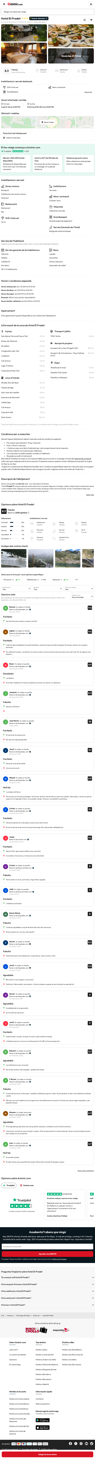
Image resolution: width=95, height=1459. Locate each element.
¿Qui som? (13, 1349)
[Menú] (4, 4)
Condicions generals (10, 1449)
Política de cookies (49, 1449)
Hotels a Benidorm (43, 1374)
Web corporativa (43, 1404)
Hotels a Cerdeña (69, 1359)
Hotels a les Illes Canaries (72, 1354)
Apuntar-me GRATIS (47, 1254)
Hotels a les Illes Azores (71, 1364)
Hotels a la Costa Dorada (19, 1414)
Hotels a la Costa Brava (18, 1409)
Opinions (13, 1359)
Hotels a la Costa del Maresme (17, 1420)
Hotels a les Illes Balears (72, 1349)
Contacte (39, 1399)
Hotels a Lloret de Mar (45, 1354)
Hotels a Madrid (42, 1384)
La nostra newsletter (17, 1354)
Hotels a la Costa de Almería (17, 1432)
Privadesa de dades (30, 1449)
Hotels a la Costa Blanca (19, 1404)
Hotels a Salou (41, 1349)
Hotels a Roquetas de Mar (46, 1369)
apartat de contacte (83, 458)
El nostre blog (14, 1364)
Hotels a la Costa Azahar (19, 1399)
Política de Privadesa (59, 1259)
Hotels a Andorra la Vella (46, 1359)
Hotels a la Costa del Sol (19, 1426)
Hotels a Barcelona (43, 1379)
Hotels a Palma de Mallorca (47, 1364)
